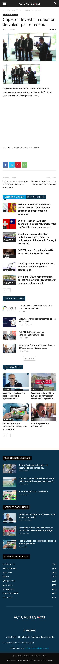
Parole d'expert (9, 270)
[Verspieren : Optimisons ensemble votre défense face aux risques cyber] (9, 348)
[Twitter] (12, 165)
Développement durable (9, 240)
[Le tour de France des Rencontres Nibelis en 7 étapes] (9, 322)
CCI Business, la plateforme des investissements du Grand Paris (15, 184)
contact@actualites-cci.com (37, 648)
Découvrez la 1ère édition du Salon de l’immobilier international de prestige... (42, 396)
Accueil (5, 10)
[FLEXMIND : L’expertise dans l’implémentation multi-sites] (9, 335)
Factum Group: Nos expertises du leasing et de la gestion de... (15, 426)
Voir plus (28, 358)
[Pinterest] (18, 165)
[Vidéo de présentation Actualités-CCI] (43, 412)
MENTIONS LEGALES (39, 656)
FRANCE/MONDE (36, 389)
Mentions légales (28, 642)
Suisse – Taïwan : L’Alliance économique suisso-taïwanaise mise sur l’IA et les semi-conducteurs (37, 223)
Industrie (7, 389)
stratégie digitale (7, 256)
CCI (5, 211)
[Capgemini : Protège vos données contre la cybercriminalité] (16, 382)
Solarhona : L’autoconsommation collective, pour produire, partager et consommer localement (37, 279)
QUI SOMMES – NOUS (20, 656)
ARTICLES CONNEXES (14, 197)
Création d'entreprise (31, 10)
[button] (4, 3)
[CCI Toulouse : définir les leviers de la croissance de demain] (9, 309)
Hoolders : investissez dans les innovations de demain (43, 183)
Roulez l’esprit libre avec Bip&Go (33, 492)
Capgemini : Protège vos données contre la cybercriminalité (14, 396)
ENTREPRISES (15, 10)
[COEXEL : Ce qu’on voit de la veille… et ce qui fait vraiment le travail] (9, 253)
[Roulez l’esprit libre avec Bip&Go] (9, 495)
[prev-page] (4, 290)
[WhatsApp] (24, 165)
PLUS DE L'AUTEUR (35, 197)
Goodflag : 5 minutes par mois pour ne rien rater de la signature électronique (36, 266)
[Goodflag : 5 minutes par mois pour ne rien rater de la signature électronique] (9, 266)
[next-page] (9, 290)
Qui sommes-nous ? (10, 642)
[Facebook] (5, 165)
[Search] (55, 3)
